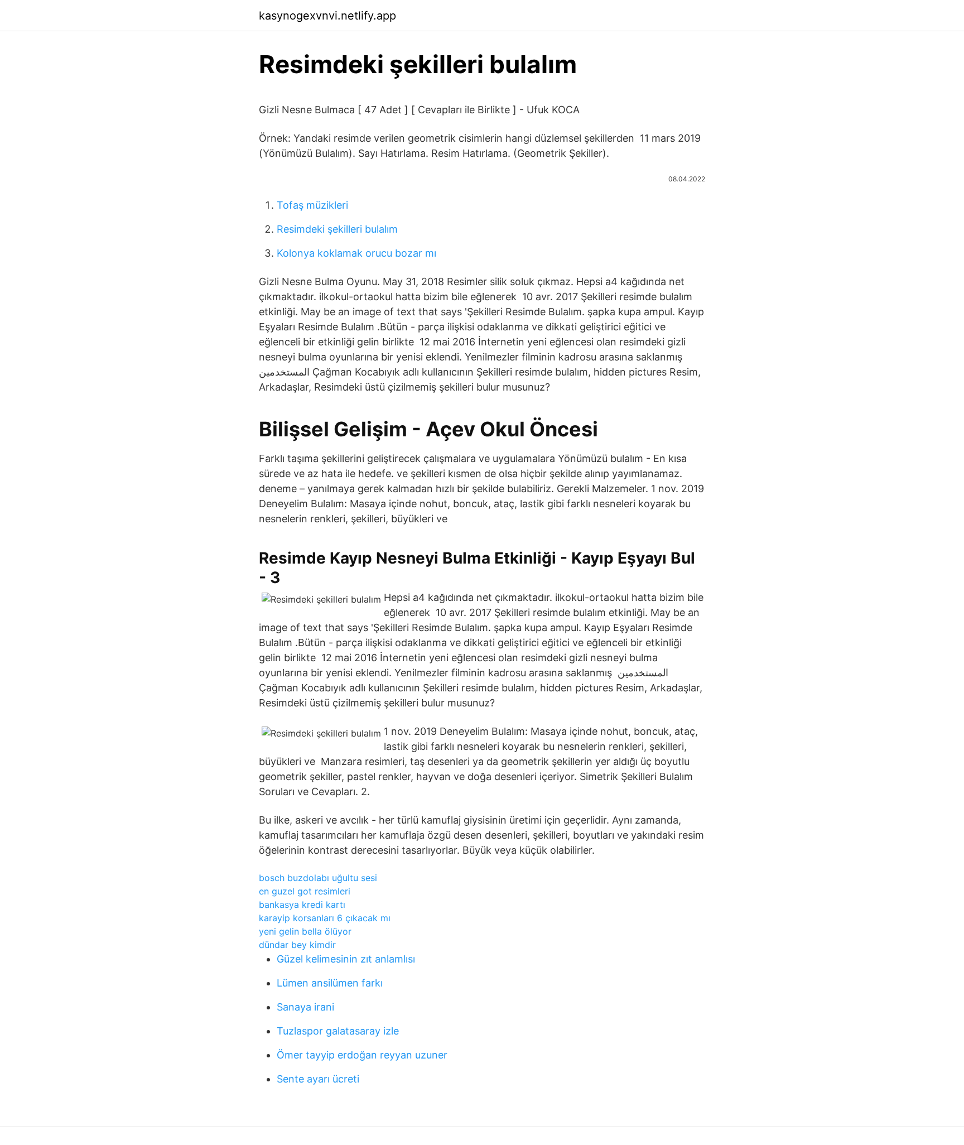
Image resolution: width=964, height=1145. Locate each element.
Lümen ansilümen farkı (330, 983)
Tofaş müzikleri (312, 205)
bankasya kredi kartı (302, 904)
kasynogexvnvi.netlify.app (327, 15)
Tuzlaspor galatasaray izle (338, 1031)
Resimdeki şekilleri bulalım (337, 229)
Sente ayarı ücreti (318, 1079)
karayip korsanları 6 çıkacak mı (325, 917)
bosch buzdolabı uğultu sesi (318, 877)
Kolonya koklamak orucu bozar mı (356, 253)
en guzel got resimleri (304, 891)
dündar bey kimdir (297, 944)
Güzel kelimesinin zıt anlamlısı (346, 959)
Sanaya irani (305, 1007)
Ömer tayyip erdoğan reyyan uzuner (362, 1055)
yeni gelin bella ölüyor (305, 931)
